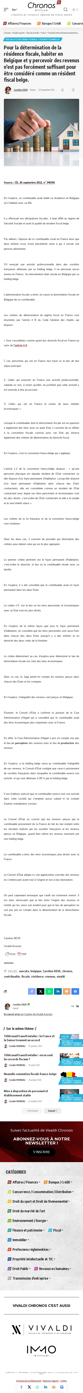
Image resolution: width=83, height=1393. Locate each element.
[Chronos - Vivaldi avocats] (41, 9)
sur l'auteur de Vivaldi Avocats (28, 1014)
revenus (50, 976)
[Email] (54, 1387)
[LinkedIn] (77, 1006)
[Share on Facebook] (21, 1387)
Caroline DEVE (21, 89)
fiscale (25, 976)
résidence (37, 976)
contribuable (12, 976)
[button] (7, 9)
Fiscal (65, 1036)
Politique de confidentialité (28, 1381)
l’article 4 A (20, 345)
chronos (67, 971)
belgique (35, 971)
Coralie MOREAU (17, 1046)
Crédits (63, 1381)
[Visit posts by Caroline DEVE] (7, 1006)
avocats (24, 971)
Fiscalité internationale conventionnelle (33, 39)
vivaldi (61, 976)
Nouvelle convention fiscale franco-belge (30, 1074)
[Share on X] (29, 1387)
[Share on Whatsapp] (37, 1387)
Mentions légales (51, 1381)
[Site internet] (73, 1006)
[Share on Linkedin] (46, 1387)
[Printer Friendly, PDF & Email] (16, 953)
